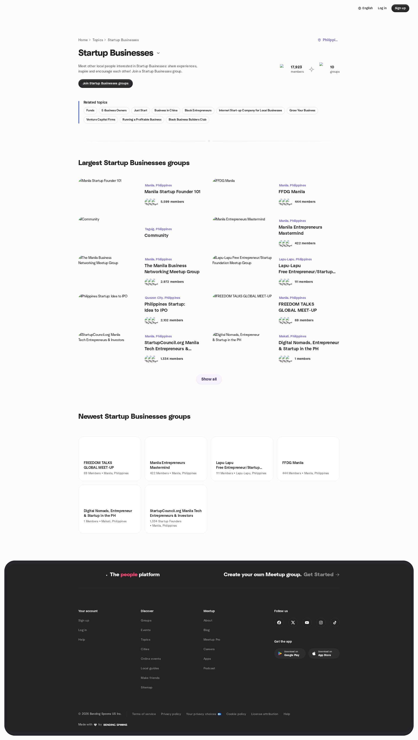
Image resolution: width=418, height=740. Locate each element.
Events (146, 630)
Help (81, 639)
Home (83, 40)
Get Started (319, 574)
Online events (151, 658)
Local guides (150, 668)
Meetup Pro (212, 639)
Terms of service (144, 714)
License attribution (264, 714)
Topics (98, 40)
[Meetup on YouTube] (307, 622)
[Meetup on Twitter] (293, 622)
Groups (146, 620)
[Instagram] (321, 622)
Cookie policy (236, 714)
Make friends (150, 678)
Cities (145, 649)
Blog (207, 630)
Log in (82, 630)
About (208, 620)
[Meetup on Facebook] (279, 622)
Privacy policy (171, 714)
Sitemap (146, 687)
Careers (209, 649)
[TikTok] (335, 622)
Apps (207, 658)
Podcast (209, 668)
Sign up (83, 620)
